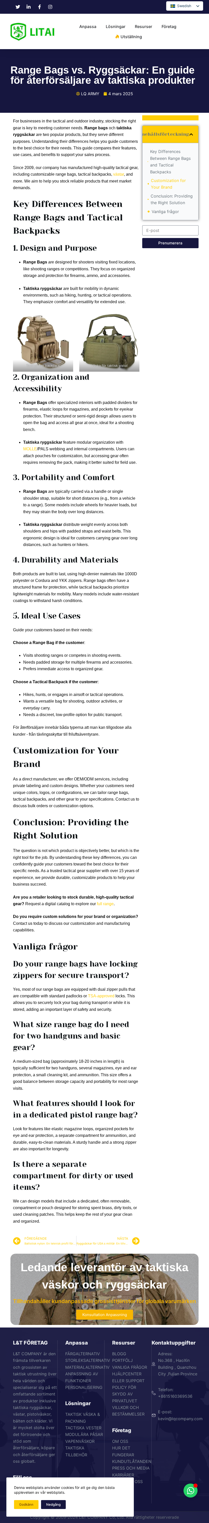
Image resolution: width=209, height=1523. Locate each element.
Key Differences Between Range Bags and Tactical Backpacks (170, 161)
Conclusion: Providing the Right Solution (172, 199)
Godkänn (26, 1504)
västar (118, 174)
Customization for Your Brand (168, 184)
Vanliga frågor (165, 211)
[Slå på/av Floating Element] (191, 1491)
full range (105, 904)
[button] (191, 134)
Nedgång (53, 1504)
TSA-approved (101, 996)
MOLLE (30, 449)
